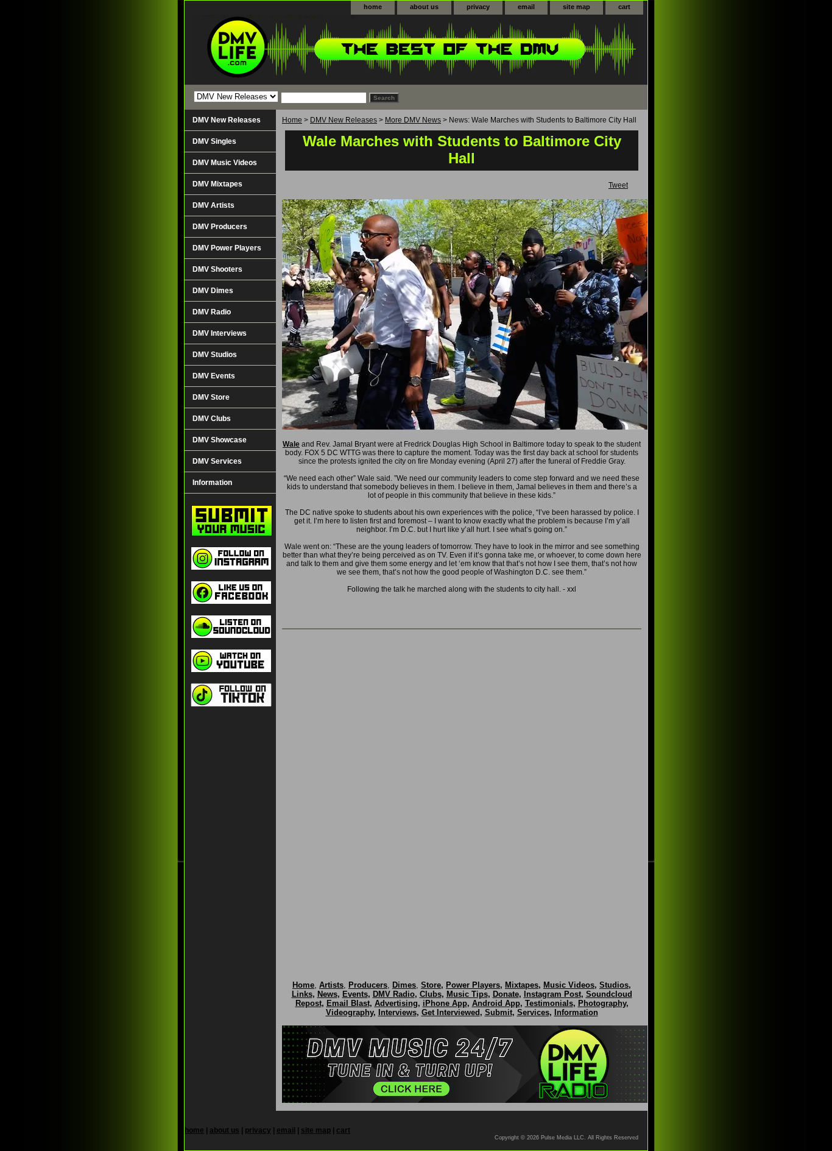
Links (302, 994)
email (526, 6)
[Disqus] (461, 792)
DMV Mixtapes (217, 184)
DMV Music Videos (224, 162)
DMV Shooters (217, 269)
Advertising (396, 1003)
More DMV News (413, 120)
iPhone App (445, 1003)
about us (424, 6)
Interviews (397, 1012)
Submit (498, 1012)
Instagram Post (552, 994)
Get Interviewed (450, 1012)
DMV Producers (219, 226)
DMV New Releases (343, 120)
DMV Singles (214, 141)
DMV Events (213, 376)
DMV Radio (211, 312)
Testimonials (549, 1003)
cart (624, 6)
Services (533, 1012)
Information (212, 482)
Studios (614, 985)
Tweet (618, 185)
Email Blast (348, 1003)
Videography (349, 1012)
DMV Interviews (219, 333)
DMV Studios (214, 354)
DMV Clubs (211, 418)
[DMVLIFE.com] (337, 50)
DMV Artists (213, 205)
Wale (291, 444)
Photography (602, 1003)
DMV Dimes (212, 290)
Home (292, 120)
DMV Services (217, 461)
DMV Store (211, 397)
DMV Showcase (219, 440)
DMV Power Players (226, 248)
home (373, 6)
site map (576, 6)
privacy (478, 6)
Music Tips (467, 994)
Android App (496, 1003)
